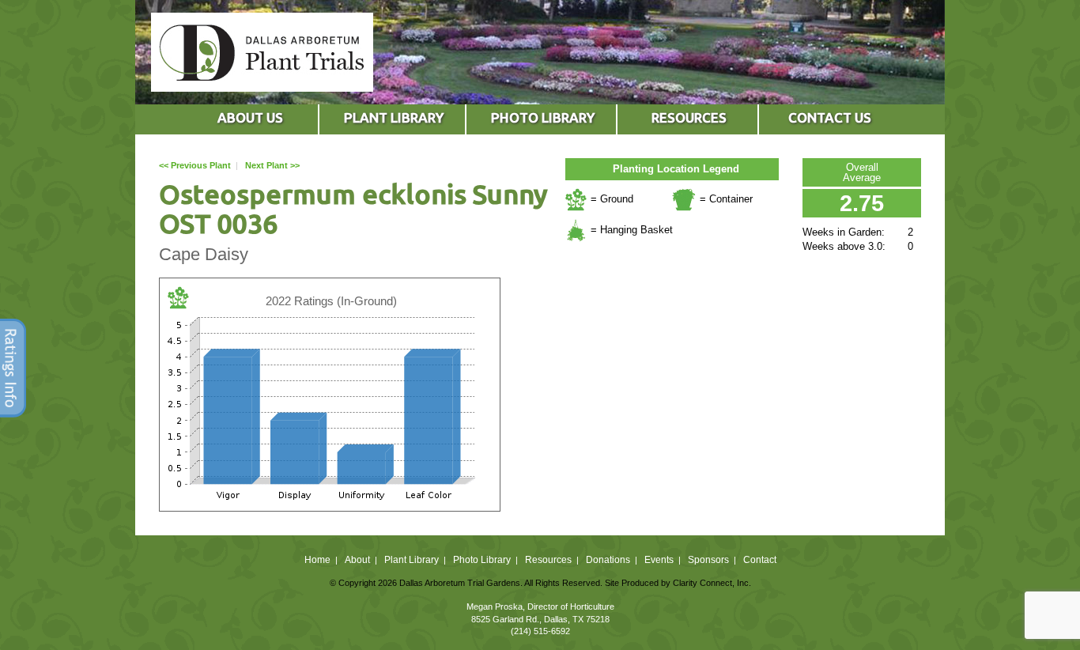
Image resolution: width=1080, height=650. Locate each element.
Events (659, 559)
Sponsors (708, 559)
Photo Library (482, 559)
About (357, 559)
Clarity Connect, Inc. (712, 583)
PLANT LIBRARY (394, 117)
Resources (548, 559)
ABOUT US (250, 117)
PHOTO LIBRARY (543, 117)
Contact (759, 559)
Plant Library (411, 559)
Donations (608, 559)
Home (317, 559)
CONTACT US (829, 117)
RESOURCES (689, 117)
